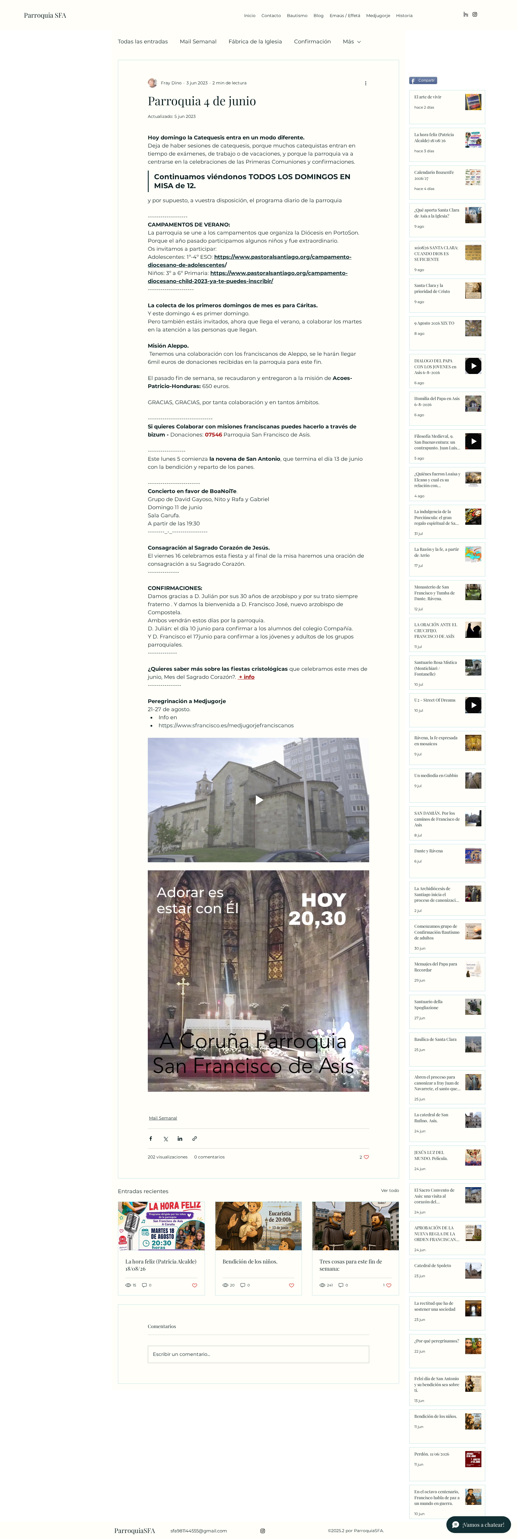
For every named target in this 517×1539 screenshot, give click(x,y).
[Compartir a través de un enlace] (194, 1138)
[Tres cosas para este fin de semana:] (355, 1226)
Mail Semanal (198, 41)
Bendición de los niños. (250, 1261)
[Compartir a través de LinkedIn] (180, 1138)
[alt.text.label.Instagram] (475, 14)
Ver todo (390, 1190)
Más (348, 41)
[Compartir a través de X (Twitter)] (165, 1138)
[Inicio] (466, 14)
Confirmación (312, 41)
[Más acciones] (365, 82)
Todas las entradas (143, 41)
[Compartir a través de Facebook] (150, 1138)
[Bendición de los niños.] (258, 1226)
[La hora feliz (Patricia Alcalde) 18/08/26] (161, 1226)
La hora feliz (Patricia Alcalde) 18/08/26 (160, 1265)
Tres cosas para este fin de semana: (351, 1265)
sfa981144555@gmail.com (199, 1531)
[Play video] (258, 800)
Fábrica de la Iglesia (255, 41)
